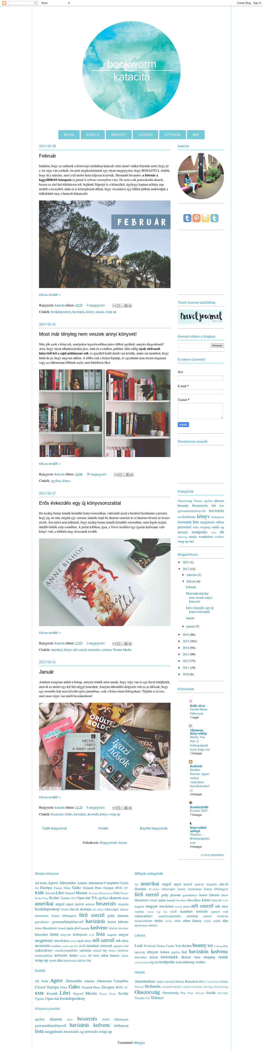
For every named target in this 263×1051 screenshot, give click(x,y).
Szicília (211, 992)
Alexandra (67, 882)
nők (118, 940)
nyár (80, 940)
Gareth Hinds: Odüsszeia (199, 711)
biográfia (123, 904)
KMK (39, 892)
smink (215, 527)
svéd (125, 946)
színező (97, 950)
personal (184, 526)
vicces (124, 955)
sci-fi (82, 945)
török (96, 955)
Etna (217, 981)
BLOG (69, 135)
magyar (123, 934)
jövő (77, 928)
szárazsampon (142, 962)
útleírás (81, 960)
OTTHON (172, 135)
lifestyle (186, 957)
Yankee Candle (165, 946)
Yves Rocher (183, 945)
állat (59, 960)
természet (122, 950)
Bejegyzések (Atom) (113, 842)
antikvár (90, 904)
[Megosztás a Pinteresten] (130, 306)
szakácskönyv (44, 950)
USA (73, 898)
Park (117, 893)
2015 (186, 641)
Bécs (202, 981)
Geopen (108, 887)
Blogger (139, 1042)
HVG (119, 887)
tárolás (83, 955)
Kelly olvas (197, 705)
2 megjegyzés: (96, 643)
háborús (123, 921)
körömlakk (185, 522)
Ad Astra (41, 883)
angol (60, 903)
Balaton (179, 981)
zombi (52, 960)
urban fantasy (110, 955)
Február (47, 156)
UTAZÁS (145, 135)
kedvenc (189, 516)
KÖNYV (92, 135)
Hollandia (153, 986)
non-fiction (61, 940)
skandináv (92, 945)
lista (196, 521)
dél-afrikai (98, 909)
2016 (186, 634)
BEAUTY (118, 135)
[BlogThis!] (118, 306)
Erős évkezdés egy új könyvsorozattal (80, 503)
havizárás (79, 311)
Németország (106, 893)
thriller (73, 955)
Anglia (160, 981)
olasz (125, 940)
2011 (186, 667)
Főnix (67, 888)
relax (195, 527)
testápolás (199, 531)
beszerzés (57, 814)
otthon (220, 522)
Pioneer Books (107, 993)
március (192, 574)
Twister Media (122, 649)
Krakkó (177, 986)
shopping (205, 527)
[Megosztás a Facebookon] (126, 306)
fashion (165, 952)
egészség (140, 952)
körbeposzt (217, 517)
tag (222, 527)
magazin (112, 934)
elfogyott (152, 952)
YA (94, 897)
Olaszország (185, 501)
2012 (186, 661)
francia (55, 916)
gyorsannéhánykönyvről (191, 511)
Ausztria (169, 981)
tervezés (183, 532)
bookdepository (61, 311)
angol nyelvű (75, 904)
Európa (46, 887)
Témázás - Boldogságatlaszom (200, 838)
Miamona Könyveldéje (198, 732)
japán (70, 928)
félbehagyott (69, 916)
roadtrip (56, 946)
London (186, 986)
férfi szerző (91, 914)
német (87, 941)
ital (179, 517)
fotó (221, 506)
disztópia (85, 909)
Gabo (68, 814)
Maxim (81, 892)
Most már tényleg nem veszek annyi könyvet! (88, 334)
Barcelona (191, 981)
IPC (126, 888)
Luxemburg (197, 986)
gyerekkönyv (42, 922)
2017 (186, 569)
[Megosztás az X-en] (122, 306)
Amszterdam (145, 981)
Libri (60, 892)
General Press (92, 887)
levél (91, 934)
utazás (100, 311)
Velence (197, 501)
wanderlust (206, 536)
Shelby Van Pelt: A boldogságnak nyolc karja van (200, 743)
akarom (219, 500)
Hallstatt (139, 986)
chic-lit (74, 909)
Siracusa (199, 993)
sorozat (106, 649)
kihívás (113, 928)
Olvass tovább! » (50, 294)
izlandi (62, 928)
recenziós (94, 649)
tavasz (112, 950)
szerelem (85, 950)
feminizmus (41, 916)
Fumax (58, 888)
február (191, 581)
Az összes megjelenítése (212, 854)
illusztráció (50, 928)
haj (184, 951)
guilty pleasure (117, 915)
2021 (186, 562)
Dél (37, 888)
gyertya (176, 952)
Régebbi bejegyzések (153, 828)
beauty (183, 505)
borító (64, 909)
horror (112, 921)
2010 (186, 674)
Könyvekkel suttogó (198, 829)
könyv (90, 311)
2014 (186, 647)
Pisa (183, 993)
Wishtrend (150, 946)
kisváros (123, 928)
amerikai (56, 649)
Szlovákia (223, 993)
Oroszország (171, 992)
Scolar (54, 897)
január (191, 626)
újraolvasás (69, 960)
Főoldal (103, 828)
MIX (196, 135)
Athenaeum (95, 883)
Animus (82, 883)
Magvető (70, 893)
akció (125, 898)
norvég (73, 941)
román (65, 946)
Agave (53, 882)
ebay (225, 946)
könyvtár (66, 934)
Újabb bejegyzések (54, 828)
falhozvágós (112, 909)
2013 (186, 654)
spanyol (117, 946)
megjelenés (207, 522)
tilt (222, 531)
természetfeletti (44, 955)
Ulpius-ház (83, 898)
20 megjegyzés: (97, 474)
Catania (210, 981)
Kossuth (93, 814)
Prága (45, 898)
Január (46, 672)
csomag (218, 946)
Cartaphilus (111, 883)
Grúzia (224, 981)
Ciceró (124, 883)
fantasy (124, 909)
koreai (154, 957)
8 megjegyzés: (96, 807)
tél (89, 955)
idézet (38, 928)
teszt (213, 532)
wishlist (219, 537)
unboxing (182, 537)
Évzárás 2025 (199, 810)
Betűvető (196, 766)
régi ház (73, 946)
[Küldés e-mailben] (114, 306)
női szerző (80, 649)
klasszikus (41, 934)
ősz (89, 960)
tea (156, 962)
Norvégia (93, 893)
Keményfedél (199, 806)
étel (191, 541)
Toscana (139, 998)
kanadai (85, 928)
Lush (139, 945)
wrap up (111, 311)
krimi (54, 934)
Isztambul (167, 986)
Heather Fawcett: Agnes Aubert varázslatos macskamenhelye (199, 779)
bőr (214, 505)
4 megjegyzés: (96, 305)
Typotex (65, 898)
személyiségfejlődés (66, 950)
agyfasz (56, 480)
